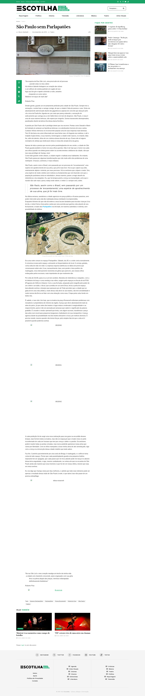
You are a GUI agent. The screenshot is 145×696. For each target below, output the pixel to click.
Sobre (18, 1)
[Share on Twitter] (19, 96)
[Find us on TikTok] (128, 2)
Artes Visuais (121, 16)
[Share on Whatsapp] (19, 82)
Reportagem (23, 16)
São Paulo (81, 601)
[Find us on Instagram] (117, 2)
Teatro (106, 16)
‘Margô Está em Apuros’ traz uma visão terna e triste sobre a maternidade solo (118, 55)
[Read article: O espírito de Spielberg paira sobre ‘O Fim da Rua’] (101, 30)
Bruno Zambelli (23, 32)
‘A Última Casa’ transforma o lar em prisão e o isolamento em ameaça (118, 66)
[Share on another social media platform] (19, 101)
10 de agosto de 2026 (116, 71)
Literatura (80, 16)
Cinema (51, 16)
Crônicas (111, 666)
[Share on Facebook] (19, 92)
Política (38, 16)
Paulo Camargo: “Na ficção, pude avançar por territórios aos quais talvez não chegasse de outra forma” (118, 42)
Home (18, 21)
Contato (42, 1)
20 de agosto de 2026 (116, 31)
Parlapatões (49, 601)
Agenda (73, 666)
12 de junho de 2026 (23, 638)
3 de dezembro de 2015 (39, 32)
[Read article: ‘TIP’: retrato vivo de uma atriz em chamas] (72, 622)
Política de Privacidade (32, 1)
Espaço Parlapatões (36, 601)
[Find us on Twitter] (120, 2)
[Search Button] (124, 8)
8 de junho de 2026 (62, 635)
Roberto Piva (72, 601)
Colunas (74, 671)
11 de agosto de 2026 (116, 59)
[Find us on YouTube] (125, 2)
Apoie (23, 1)
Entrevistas (74, 676)
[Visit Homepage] (43, 8)
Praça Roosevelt (60, 601)
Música (93, 16)
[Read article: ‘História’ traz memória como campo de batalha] (34, 622)
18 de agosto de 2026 (116, 48)
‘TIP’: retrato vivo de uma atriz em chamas (72, 633)
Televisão (65, 16)
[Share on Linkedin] (19, 87)
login (22, 645)
